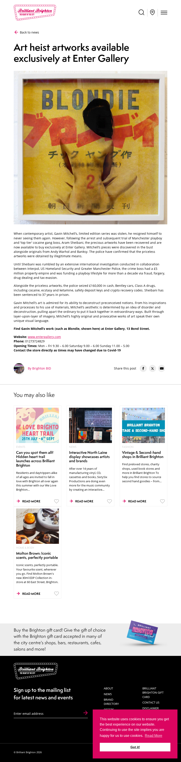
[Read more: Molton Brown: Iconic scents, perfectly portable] (37, 526)
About (108, 688)
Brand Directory (111, 702)
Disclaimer (150, 708)
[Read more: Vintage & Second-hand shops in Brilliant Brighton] (143, 425)
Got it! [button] (135, 747)
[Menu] (164, 13)
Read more (31, 501)
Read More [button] (153, 736)
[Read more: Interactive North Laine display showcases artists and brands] (90, 425)
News (108, 694)
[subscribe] (85, 713)
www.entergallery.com (44, 337)
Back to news (29, 32)
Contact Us (150, 702)
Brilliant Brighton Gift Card (153, 692)
